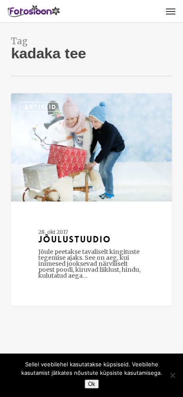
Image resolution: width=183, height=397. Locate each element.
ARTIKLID (41, 107)
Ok (91, 384)
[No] (172, 375)
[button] (170, 11)
